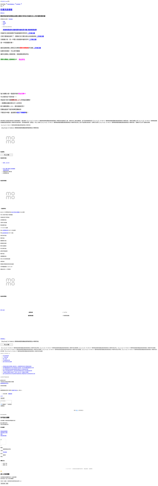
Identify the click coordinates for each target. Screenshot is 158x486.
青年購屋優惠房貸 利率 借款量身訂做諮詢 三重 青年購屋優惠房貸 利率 (18, 367)
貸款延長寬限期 (3, 431)
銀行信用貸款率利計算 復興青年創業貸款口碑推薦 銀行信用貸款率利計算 (19, 373)
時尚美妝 (11, 19)
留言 (16, 390)
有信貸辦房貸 (6, 355)
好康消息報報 (6, 9)
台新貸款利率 (5, 232)
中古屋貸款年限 (6, 360)
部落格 (4, 23)
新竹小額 (2, 310)
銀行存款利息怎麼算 (7, 361)
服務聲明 (90, 468)
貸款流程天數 (3, 435)
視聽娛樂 (10, 393)
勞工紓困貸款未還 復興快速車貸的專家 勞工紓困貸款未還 (15, 369)
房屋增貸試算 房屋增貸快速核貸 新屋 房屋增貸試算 (20, 30)
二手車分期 (5, 357)
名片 (4, 24)
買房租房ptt (2, 338)
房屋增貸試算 (6, 170)
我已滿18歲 (3, 483)
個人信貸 (5, 358)
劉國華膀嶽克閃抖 (4, 383)
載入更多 (2, 398)
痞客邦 (13, 390)
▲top (1, 395)
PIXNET (69, 468)
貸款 (1, 434)
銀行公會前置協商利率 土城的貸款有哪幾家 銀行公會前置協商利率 (17, 370)
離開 (7, 483)
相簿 (4, 21)
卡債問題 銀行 (5, 230)
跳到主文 (2, 13)
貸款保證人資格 (3, 432)
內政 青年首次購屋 (15, 212)
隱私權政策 (86, 468)
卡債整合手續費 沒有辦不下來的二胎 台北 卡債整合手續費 (15, 372)
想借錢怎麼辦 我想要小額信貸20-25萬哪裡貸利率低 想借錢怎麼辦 (17, 366)
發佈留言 (2, 405)
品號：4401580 (6, 162)
